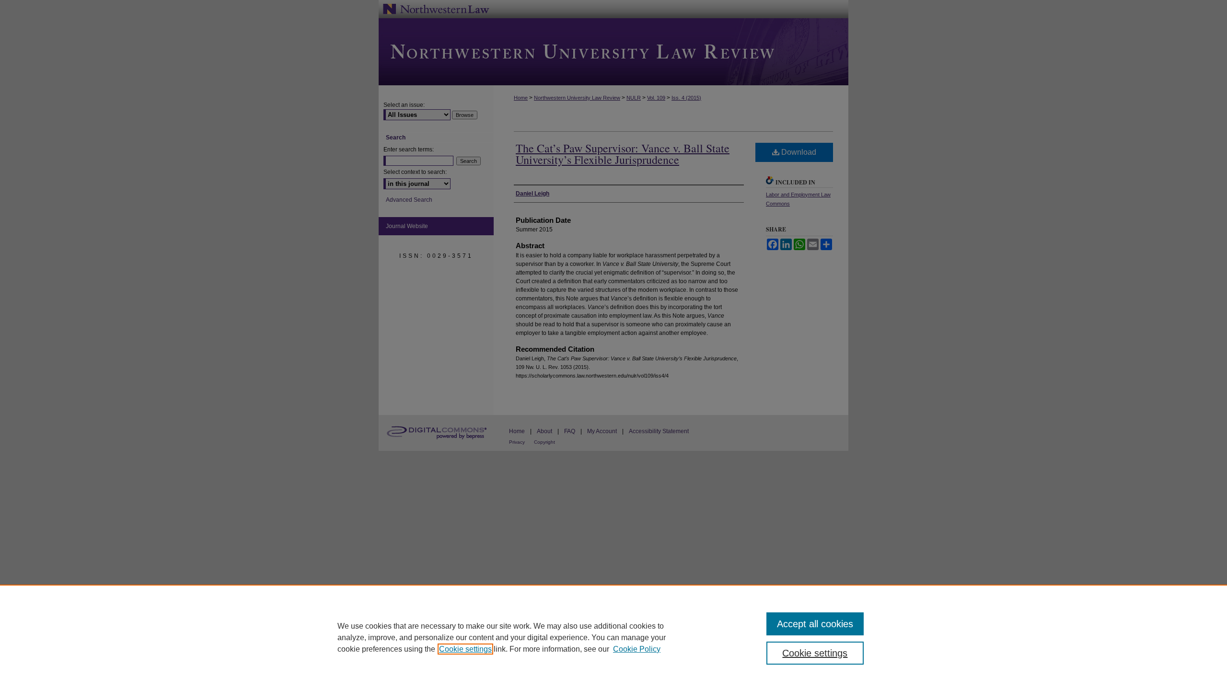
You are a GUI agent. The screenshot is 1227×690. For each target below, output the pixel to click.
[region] (613, 637)
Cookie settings (465, 649)
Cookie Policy (636, 649)
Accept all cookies (815, 624)
